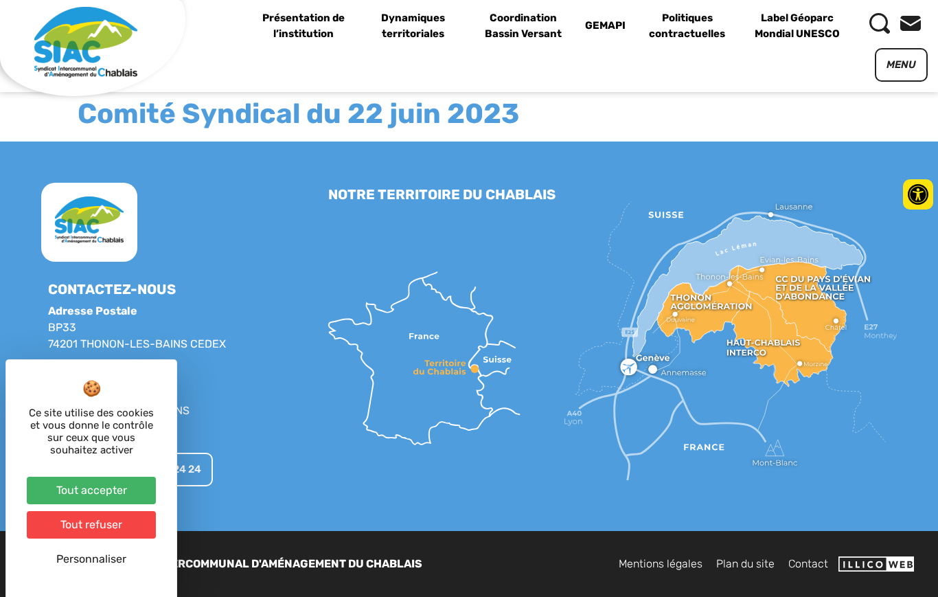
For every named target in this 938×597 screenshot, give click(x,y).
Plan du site (745, 563)
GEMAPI (605, 25)
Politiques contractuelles (687, 26)
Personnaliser (91, 558)
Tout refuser (91, 524)
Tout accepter (91, 490)
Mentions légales (660, 563)
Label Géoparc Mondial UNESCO (797, 26)
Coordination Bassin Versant (523, 26)
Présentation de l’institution (303, 26)
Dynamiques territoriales (413, 26)
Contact (808, 563)
